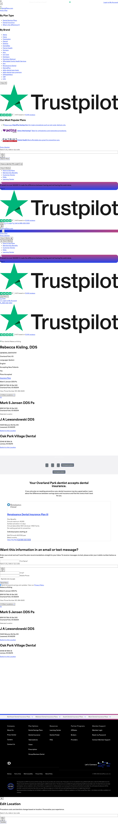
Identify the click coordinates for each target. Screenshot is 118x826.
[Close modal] (1, 798)
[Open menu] (0, 6)
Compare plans (67, 465)
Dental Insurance (9, 22)
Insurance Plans (5, 378)
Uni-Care (6, 54)
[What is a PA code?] (21, 164)
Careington (7, 39)
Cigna (5, 37)
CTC (4, 79)
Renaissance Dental (9, 66)
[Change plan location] (1, 3)
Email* (22, 573)
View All (3, 83)
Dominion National (9, 59)
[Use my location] (2, 155)
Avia (4, 52)
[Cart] (5, 223)
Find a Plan (3, 10)
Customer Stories (9, 175)
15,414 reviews (30, 115)
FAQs (4, 177)
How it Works (5, 168)
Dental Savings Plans (10, 20)
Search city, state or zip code (10, 149)
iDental (5, 41)
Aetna (5, 35)
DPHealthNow (8, 74)
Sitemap (9, 773)
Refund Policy (49, 773)
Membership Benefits (10, 173)
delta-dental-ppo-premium (12, 72)
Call (24, 540)
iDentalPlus (7, 68)
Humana (6, 50)
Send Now (4, 583)
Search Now (5, 159)
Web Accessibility (28, 773)
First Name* (24, 561)
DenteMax (6, 46)
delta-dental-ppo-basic (11, 70)
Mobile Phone (24, 575)
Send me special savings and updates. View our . (22, 585)
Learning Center (8, 179)
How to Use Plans (9, 170)
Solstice (5, 43)
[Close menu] (1, 226)
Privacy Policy (39, 585)
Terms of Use (17, 773)
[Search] (1, 223)
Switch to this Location (8, 431)
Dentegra (6, 57)
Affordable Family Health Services (14, 61)
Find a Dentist (5, 147)
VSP (4, 77)
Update (3, 822)
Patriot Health (7, 48)
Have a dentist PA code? (10, 164)
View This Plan (12, 540)
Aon (4, 63)
